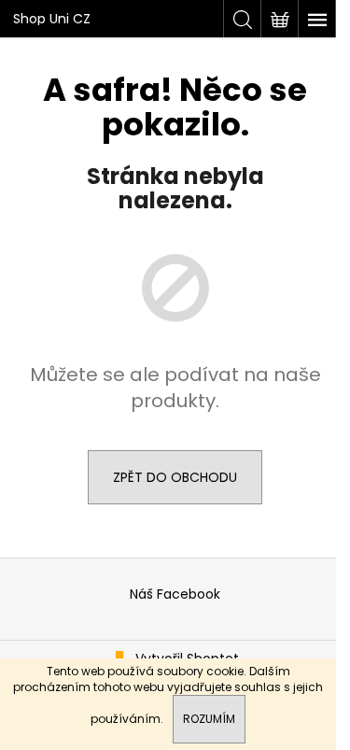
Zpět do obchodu (175, 477)
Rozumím (209, 719)
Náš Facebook (175, 594)
